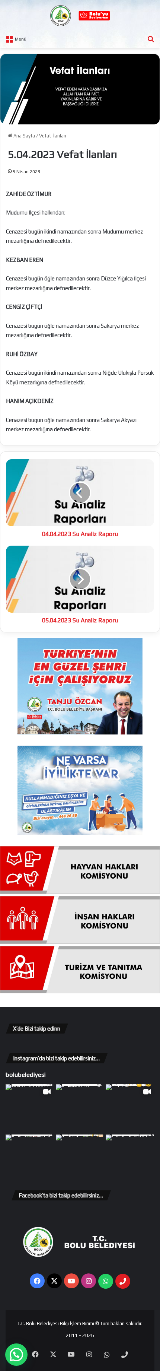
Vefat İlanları (52, 136)
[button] (16, 1354)
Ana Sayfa (23, 136)
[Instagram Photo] (80, 1108)
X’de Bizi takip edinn (36, 1028)
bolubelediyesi (26, 1074)
